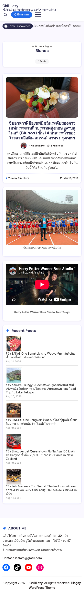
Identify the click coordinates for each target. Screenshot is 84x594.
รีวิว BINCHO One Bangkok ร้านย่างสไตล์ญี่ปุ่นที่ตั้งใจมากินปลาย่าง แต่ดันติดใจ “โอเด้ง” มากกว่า (41, 421)
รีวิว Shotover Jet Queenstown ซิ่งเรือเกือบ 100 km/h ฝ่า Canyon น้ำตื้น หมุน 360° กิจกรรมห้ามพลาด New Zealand (40, 455)
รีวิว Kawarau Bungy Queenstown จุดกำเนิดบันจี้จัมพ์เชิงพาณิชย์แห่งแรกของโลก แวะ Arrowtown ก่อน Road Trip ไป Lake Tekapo (41, 388)
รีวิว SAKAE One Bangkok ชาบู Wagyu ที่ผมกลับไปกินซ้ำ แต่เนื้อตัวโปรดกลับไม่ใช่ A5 (40, 355)
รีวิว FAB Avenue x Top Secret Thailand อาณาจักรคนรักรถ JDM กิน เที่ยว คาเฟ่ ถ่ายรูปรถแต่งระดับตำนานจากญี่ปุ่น (41, 490)
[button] (5, 14)
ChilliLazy (10, 6)
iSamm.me (38, 145)
